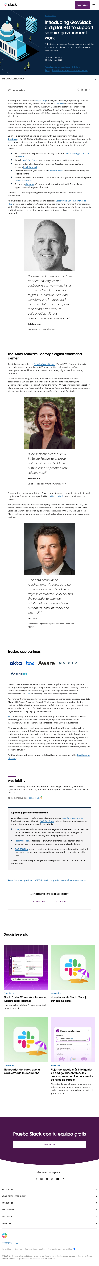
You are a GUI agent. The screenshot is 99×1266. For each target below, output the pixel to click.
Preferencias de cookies (35, 1249)
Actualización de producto (57, 67)
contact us (34, 797)
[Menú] (93, 5)
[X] (52, 1179)
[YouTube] (57, 1179)
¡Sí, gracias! (38, 901)
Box (9, 716)
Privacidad (6, 1249)
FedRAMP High (72, 153)
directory (29, 184)
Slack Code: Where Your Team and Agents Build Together (25, 999)
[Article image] (26, 967)
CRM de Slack (41, 880)
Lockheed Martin (56, 496)
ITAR (21, 156)
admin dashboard (23, 180)
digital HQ (41, 100)
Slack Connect (30, 167)
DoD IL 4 (85, 153)
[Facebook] (82, 90)
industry (60, 103)
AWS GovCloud (30, 160)
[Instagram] (41, 1179)
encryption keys (55, 170)
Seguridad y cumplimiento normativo (70, 70)
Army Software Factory (44, 364)
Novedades (50, 15)
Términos (18, 1249)
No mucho (61, 901)
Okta (28, 693)
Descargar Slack (8, 1243)
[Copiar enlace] (90, 90)
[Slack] (10, 5)
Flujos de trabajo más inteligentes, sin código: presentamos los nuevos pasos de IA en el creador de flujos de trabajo (72, 1074)
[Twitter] (77, 90)
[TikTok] (63, 1179)
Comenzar (82, 5)
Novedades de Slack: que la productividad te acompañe (22, 1071)
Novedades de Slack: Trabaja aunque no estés (69, 999)
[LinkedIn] (86, 90)
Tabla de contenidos (13, 79)
